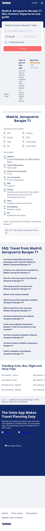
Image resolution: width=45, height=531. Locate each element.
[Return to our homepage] (6, 3)
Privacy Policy (31, 513)
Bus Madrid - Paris (9, 380)
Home (4, 399)
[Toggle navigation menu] (42, 3)
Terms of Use (16, 513)
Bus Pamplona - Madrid (11, 390)
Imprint (5, 513)
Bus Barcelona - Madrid (11, 385)
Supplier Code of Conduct (12, 517)
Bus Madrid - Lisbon (10, 375)
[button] (13, 36)
